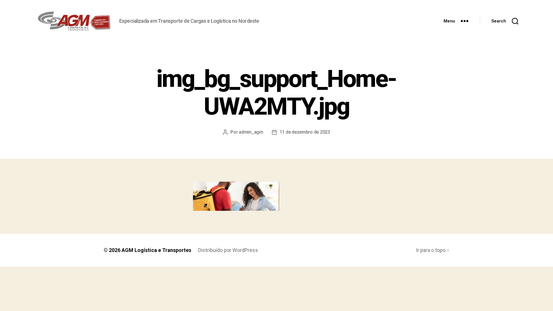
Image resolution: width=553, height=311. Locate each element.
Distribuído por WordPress (228, 250)
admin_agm (251, 132)
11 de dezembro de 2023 (305, 132)
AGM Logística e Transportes (156, 250)
